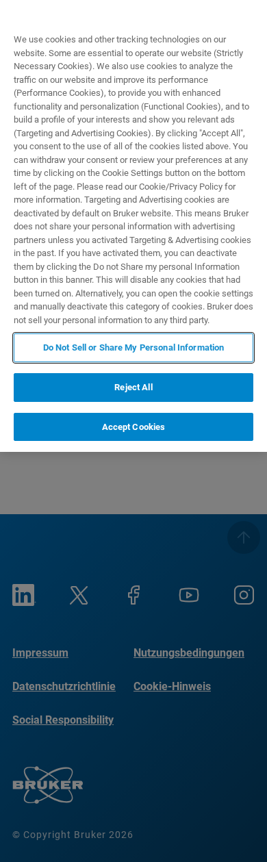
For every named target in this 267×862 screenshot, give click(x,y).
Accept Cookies (134, 427)
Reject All (133, 387)
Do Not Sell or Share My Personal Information (134, 347)
